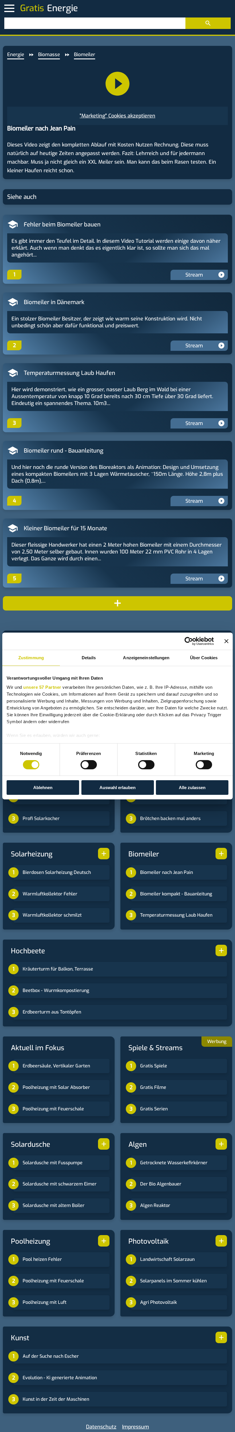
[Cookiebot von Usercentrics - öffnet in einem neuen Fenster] (189, 641)
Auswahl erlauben (117, 787)
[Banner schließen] (226, 641)
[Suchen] (208, 23)
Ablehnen (42, 787)
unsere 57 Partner (42, 686)
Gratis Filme (153, 1087)
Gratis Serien (154, 1109)
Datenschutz (101, 1426)
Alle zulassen (192, 787)
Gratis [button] (32, 8)
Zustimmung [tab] (31, 657)
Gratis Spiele (153, 1066)
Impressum (135, 1426)
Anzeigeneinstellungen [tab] (146, 657)
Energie (15, 54)
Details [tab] (89, 657)
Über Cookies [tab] (204, 657)
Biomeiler (84, 54)
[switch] (89, 764)
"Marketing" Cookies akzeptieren (117, 115)
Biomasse (49, 54)
